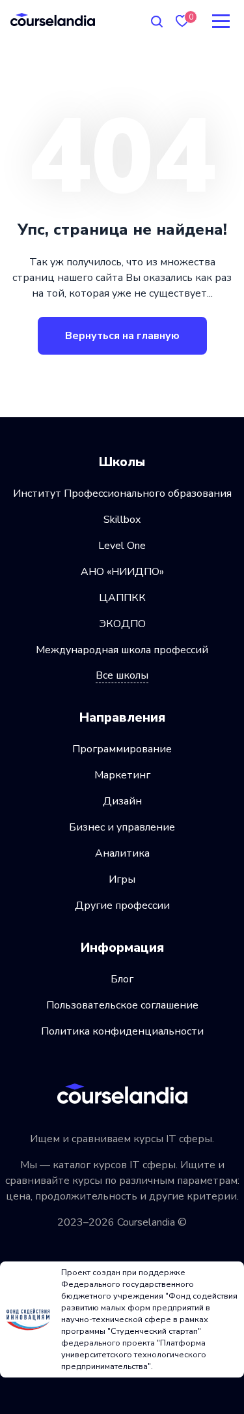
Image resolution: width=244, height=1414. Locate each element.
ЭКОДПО (122, 624)
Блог (122, 979)
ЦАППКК (122, 598)
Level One (122, 545)
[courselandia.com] (52, 19)
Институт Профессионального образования (122, 493)
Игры (122, 879)
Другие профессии (122, 905)
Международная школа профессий (122, 650)
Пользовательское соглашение (122, 1005)
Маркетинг (122, 775)
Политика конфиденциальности (122, 1031)
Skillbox (122, 519)
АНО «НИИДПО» (122, 572)
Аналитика (122, 853)
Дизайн (122, 801)
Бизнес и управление (122, 827)
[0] (182, 21)
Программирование (122, 749)
